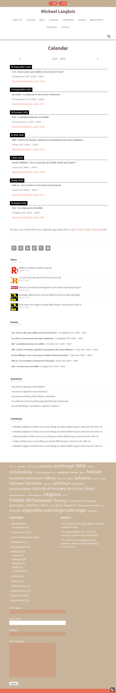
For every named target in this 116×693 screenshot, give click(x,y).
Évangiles (15, 510)
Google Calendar (92, 229)
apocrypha (16, 505)
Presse (16, 563)
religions (52, 494)
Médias (15, 551)
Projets (15, 581)
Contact (65, 27)
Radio (15, 567)
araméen (46, 466)
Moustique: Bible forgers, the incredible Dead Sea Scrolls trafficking (49, 295)
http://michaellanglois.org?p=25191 (28, 217)
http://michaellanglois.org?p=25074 (28, 149)
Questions (52, 27)
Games (16, 555)
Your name (15, 607)
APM (29, 466)
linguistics (70, 505)
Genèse (74, 472)
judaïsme (82, 478)
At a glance (18, 527)
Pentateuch (95, 506)
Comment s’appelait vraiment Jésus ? (29, 391)
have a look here (89, 535)
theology (60, 501)
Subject (13, 630)
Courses (82, 20)
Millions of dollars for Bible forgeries (35, 268)
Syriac (64, 495)
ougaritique (47, 484)
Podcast (15, 576)
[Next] (98, 59)
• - (49, 333)
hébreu (50, 478)
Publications (18, 585)
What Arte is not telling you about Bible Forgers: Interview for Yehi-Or (50, 305)
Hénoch (61, 478)
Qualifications (18, 590)
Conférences (18, 532)
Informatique (18, 546)
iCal (77, 229)
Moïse (103, 478)
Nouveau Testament (25, 483)
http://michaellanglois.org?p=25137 (28, 195)
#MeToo (12, 467)
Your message (17, 641)
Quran (103, 506)
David (54, 473)
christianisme (21, 472)
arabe (35, 466)
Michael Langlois (58, 11)
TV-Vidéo (17, 571)
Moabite (95, 479)
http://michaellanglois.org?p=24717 (28, 104)
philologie (61, 483)
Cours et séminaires (22, 537)
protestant (78, 483)
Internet (17, 559)
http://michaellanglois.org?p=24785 (28, 127)
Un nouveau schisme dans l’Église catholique (33, 396)
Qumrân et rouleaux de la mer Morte (63, 488)
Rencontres (17, 600)
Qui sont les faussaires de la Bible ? (28, 386)
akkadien (21, 466)
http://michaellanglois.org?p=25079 (28, 172)
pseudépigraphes (20, 488)
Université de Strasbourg (83, 501)
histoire (94, 472)
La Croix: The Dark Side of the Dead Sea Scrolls (40, 278)
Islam (70, 478)
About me (17, 20)
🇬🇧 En (53, 3)
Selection (16, 523)
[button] (112, 689)
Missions (30, 20)
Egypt (52, 506)
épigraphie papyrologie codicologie (54, 510)
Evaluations (17, 542)
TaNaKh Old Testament (30, 500)
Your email (15, 618)
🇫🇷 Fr (62, 3)
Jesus (58, 505)
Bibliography (96, 20)
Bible (81, 465)
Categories (68, 20)
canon (90, 466)
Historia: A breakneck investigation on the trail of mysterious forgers (50, 287)
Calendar (53, 20)
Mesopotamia (83, 505)
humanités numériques (26, 478)
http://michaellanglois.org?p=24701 (28, 81)
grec (82, 472)
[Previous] (19, 59)
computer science (36, 505)
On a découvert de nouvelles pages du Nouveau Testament (39, 401)
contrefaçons (42, 472)
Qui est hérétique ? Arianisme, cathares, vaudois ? (35, 406)
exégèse (63, 472)
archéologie (64, 466)
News (42, 20)
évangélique (92, 511)
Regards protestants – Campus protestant (25, 495)
